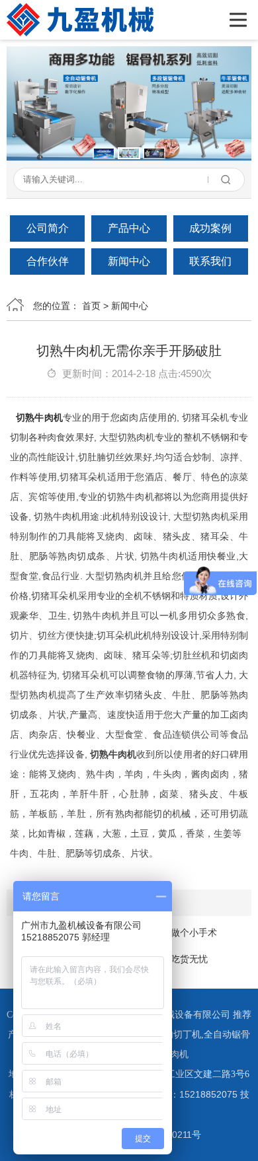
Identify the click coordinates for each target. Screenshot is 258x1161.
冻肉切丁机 (178, 1034)
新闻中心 (129, 261)
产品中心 (129, 228)
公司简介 (47, 228)
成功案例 (210, 228)
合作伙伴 (47, 261)
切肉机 (175, 1054)
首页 (91, 305)
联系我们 (210, 261)
